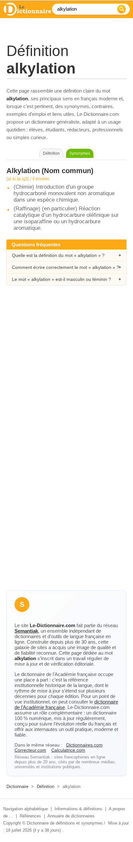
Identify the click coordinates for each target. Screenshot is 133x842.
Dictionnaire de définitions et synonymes (65, 823)
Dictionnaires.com (84, 745)
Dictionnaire (17, 786)
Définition (45, 786)
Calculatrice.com (68, 750)
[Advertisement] (66, 366)
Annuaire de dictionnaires (71, 816)
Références (30, 816)
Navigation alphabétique (25, 808)
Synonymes (79, 153)
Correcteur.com (30, 750)
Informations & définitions (78, 808)
